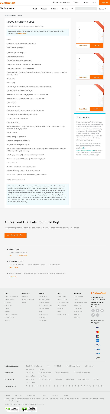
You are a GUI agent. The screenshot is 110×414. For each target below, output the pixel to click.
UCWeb (95, 398)
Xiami (6, 401)
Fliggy (72, 398)
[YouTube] (93, 315)
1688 (61, 398)
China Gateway (44, 302)
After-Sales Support (63, 302)
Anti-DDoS (57, 366)
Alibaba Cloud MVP (80, 302)
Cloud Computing (44, 379)
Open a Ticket (13, 268)
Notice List (55, 395)
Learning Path (30, 376)
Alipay (18, 401)
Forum (59, 311)
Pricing (65, 9)
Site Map (77, 317)
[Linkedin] (97, 310)
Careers (7, 395)
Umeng (101, 398)
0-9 (102, 386)
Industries (58, 379)
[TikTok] (97, 315)
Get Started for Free (15, 235)
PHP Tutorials (30, 382)
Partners (7, 308)
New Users (43, 376)
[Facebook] (93, 310)
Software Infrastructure (82, 372)
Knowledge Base (44, 299)
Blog (40, 311)
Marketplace (43, 314)
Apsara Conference (11, 314)
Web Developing (83, 379)
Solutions (54, 9)
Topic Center (30, 379)
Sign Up (105, 3)
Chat (10, 255)
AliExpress (45, 398)
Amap (90, 398)
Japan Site (29, 372)
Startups (7, 311)
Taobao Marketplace (22, 398)
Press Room (78, 311)
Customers (8, 305)
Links (66, 395)
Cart (77, 2)
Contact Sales (103, 9)
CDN (48, 366)
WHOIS (76, 314)
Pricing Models (9, 299)
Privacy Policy (31, 395)
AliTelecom (84, 398)
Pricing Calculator (62, 314)
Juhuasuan (37, 398)
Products (44, 9)
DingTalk (12, 401)
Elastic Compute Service (34, 366)
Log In (94, 2)
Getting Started (44, 308)
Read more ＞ (22, 33)
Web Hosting (30, 369)
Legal (44, 395)
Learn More (83, 45)
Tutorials (96, 379)
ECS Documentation (44, 372)
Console (85, 2)
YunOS (77, 398)
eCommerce (89, 366)
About (34, 9)
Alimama (67, 398)
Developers (70, 379)
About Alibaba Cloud (11, 296)
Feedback (60, 308)
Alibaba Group (9, 398)
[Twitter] (102, 310)
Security (41, 369)
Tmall (31, 398)
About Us (18, 395)
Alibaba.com (54, 398)
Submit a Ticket (62, 299)
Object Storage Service (73, 366)
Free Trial (25, 296)
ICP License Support (46, 305)
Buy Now (96, 45)
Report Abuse (61, 305)
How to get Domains (62, 372)
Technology (43, 296)
